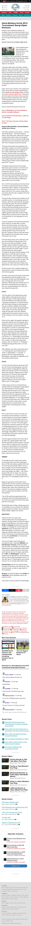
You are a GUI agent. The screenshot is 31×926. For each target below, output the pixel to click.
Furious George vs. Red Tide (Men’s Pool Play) (16, 1)
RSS (21, 915)
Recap (25, 42)
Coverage (13, 895)
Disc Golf (5, 9)
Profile (21, 897)
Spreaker (13, 915)
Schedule (5, 6)
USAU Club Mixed (22, 791)
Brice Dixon (9, 613)
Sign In (26, 6)
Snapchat (8, 915)
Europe (27, 12)
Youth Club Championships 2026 (12, 812)
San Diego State (17, 92)
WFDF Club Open (22, 778)
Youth (21, 12)
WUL (16, 903)
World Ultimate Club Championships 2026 (15, 807)
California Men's (6, 614)
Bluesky (24, 913)
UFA (10, 903)
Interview (19, 895)
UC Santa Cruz (16, 94)
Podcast (12, 897)
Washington (10, 110)
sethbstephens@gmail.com (17, 603)
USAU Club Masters (12, 824)
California (8, 92)
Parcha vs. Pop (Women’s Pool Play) (19, 767)
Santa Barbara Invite (19, 619)
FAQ (12, 909)
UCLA (7, 94)
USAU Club (12, 804)
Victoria (4, 123)
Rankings (8, 15)
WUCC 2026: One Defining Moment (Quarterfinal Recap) (15, 735)
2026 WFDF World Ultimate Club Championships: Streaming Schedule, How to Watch (16, 724)
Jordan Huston (12, 617)
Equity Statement (9, 889)
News (3, 15)
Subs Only (26, 15)
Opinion (3, 897)
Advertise (8, 887)
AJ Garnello (9, 611)
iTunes (17, 915)
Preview (17, 897)
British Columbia (7, 112)
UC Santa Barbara (21, 110)
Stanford (9, 116)
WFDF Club (12, 809)
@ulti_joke (8, 605)
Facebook (9, 913)
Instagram (15, 913)
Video (11, 898)
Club (10, 12)
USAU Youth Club (12, 814)
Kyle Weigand (19, 617)
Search (26, 9)
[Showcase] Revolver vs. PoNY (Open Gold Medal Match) (19, 774)
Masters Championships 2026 (11, 823)
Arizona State (23, 121)
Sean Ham (14, 620)
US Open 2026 (6, 817)
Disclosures (18, 887)
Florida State (17, 116)
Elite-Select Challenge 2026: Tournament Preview (13, 748)
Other (8, 897)
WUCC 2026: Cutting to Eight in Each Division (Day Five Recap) (16, 743)
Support (8, 909)
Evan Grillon (14, 616)
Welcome (4, 907)
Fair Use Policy (17, 889)
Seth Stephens (15, 42)
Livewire (15, 898)
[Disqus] (15, 692)
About (3, 887)
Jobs (22, 889)
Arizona (15, 121)
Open (24, 617)
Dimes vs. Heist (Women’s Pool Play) (19, 782)
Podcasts (15, 15)
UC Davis (9, 121)
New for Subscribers (11, 907)
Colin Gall (21, 614)
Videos (20, 15)
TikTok (3, 915)
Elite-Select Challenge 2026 (10, 802)
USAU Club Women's (22, 769)
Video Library (14, 891)
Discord (5, 7)
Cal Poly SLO (15, 613)
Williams (16, 112)
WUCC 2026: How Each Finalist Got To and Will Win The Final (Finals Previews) (17, 730)
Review (7, 898)
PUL (13, 903)
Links (23, 895)
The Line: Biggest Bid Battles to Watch (17, 739)
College (16, 12)
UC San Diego (6, 117)
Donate (23, 887)
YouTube (4, 913)
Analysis (8, 895)
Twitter (19, 913)
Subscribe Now (15, 866)
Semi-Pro (4, 12)
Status (9, 891)
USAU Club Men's (22, 763)
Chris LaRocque (14, 614)
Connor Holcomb (6, 616)
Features (4, 895)
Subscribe (25, 7)
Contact (12, 887)
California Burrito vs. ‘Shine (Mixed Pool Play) (19, 789)
